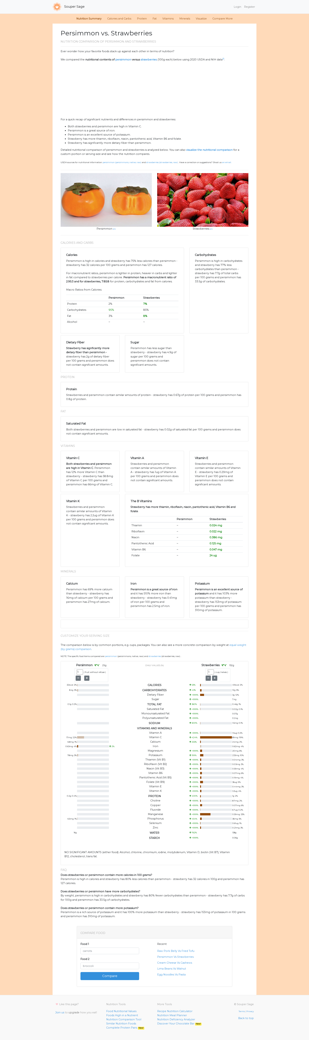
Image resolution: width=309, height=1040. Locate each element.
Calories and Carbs (119, 18)
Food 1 (84, 944)
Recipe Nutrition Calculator (174, 1011)
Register (249, 6)
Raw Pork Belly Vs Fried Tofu (175, 951)
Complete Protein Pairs (124, 1027)
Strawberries (201, 228)
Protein (142, 18)
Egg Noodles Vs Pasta (171, 974)
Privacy (250, 1011)
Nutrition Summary (89, 18)
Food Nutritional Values (121, 1011)
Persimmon (104, 228)
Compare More (222, 18)
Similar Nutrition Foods (121, 1023)
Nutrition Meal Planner (172, 1015)
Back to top (246, 1018)
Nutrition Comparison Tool (123, 1019)
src (114, 229)
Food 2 (84, 959)
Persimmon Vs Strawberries (175, 956)
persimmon (123, 59)
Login (237, 6)
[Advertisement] (154, 90)
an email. (226, 162)
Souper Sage (74, 7)
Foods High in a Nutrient (122, 1015)
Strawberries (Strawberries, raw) (162, 162)
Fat (155, 18)
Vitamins (168, 18)
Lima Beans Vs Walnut (171, 968)
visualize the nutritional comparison (209, 149)
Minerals (184, 18)
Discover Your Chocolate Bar (179, 1023)
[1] (223, 59)
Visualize (201, 18)
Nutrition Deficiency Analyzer (176, 1019)
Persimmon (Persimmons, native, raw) (122, 162)
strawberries (149, 59)
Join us (59, 1012)
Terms (242, 1011)
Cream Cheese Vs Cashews (174, 962)
